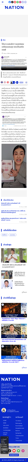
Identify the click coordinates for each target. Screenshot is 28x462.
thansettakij (19, 440)
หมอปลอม (12, 235)
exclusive (6, 425)
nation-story (5, 433)
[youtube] (14, 452)
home (4, 420)
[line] (18, 452)
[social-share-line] (17, 2)
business (5, 428)
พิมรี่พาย (4, 235)
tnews (17, 438)
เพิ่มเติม (5, 446)
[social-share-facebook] (10, 2)
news (4, 423)
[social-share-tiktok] (12, 2)
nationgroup (19, 423)
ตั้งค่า (4, 452)
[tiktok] (9, 452)
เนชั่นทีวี (9, 460)
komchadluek (19, 425)
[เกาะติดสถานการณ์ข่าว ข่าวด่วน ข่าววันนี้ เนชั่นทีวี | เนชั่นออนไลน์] (14, 7)
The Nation (18, 420)
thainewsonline (20, 435)
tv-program (6, 430)
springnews (18, 433)
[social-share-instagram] (20, 2)
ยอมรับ (4, 449)
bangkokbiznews (20, 428)
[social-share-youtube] (15, 2)
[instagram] (23, 452)
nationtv (18, 430)
